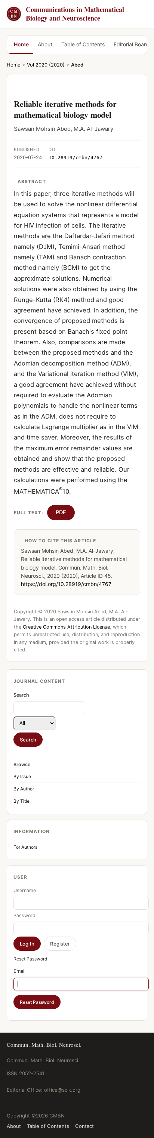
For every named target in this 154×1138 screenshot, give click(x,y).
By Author (23, 789)
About (45, 44)
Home (21, 44)
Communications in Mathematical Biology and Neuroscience (67, 14)
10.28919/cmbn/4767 (75, 157)
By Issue (22, 776)
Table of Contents (83, 44)
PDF (61, 512)
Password (24, 915)
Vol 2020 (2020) (46, 65)
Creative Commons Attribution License (66, 627)
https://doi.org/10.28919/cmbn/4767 (66, 584)
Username (24, 890)
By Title (21, 801)
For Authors (25, 847)
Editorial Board (131, 44)
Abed (77, 65)
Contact (84, 1126)
